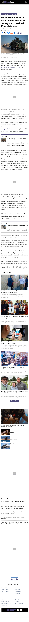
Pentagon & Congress (9, 14)
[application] (14, 416)
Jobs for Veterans (19, 603)
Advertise (3, 599)
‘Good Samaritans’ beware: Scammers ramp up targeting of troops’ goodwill (13, 342)
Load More (14, 401)
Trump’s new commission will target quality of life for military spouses (14, 317)
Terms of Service (5, 591)
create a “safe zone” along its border (11, 67)
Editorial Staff (4, 605)
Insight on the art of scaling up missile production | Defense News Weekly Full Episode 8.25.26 (18, 438)
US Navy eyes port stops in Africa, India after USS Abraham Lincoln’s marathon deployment (14, 523)
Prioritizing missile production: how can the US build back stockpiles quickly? (18, 444)
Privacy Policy (4, 589)
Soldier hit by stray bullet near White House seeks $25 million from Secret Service (14, 392)
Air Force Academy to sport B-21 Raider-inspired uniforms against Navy (12, 425)
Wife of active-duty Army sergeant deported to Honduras (13, 502)
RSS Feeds (17, 593)
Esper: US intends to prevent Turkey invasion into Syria (16, 139)
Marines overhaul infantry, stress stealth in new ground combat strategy (13, 512)
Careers (17, 601)
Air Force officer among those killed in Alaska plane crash (13, 517)
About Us (17, 599)
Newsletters (18, 591)
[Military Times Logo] (9, 2)
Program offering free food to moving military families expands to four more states (13, 368)
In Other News (5, 272)
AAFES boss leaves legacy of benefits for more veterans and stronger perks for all (13, 291)
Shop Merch (18, 595)
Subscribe (17, 589)
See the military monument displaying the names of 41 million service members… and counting (18, 431)
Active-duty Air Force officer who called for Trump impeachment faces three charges (12, 507)
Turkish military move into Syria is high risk (17, 226)
